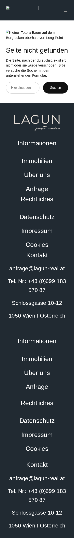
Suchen (55, 87)
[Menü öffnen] (65, 10)
